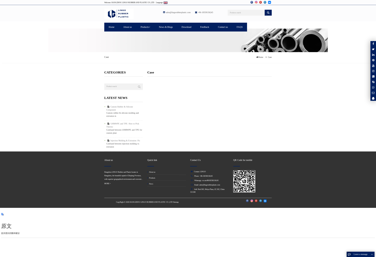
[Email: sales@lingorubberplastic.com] (373, 92)
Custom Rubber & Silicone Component (119, 108)
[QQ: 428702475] (373, 98)
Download (186, 27)
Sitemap (176, 202)
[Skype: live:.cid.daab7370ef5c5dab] (373, 81)
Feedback (204, 27)
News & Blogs (166, 27)
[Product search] (139, 87)
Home (111, 27)
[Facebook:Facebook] (373, 43)
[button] (149, 27)
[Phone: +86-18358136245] (373, 76)
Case (270, 57)
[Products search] (268, 13)
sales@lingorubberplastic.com (178, 12)
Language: (160, 2)
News (151, 184)
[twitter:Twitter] (373, 49)
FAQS (240, 27)
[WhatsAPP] (373, 87)
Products (145, 27)
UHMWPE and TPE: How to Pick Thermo (122, 125)
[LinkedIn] (373, 54)
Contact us (223, 27)
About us (127, 27)
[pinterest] (373, 60)
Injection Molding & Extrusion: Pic (125, 141)
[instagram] (373, 65)
